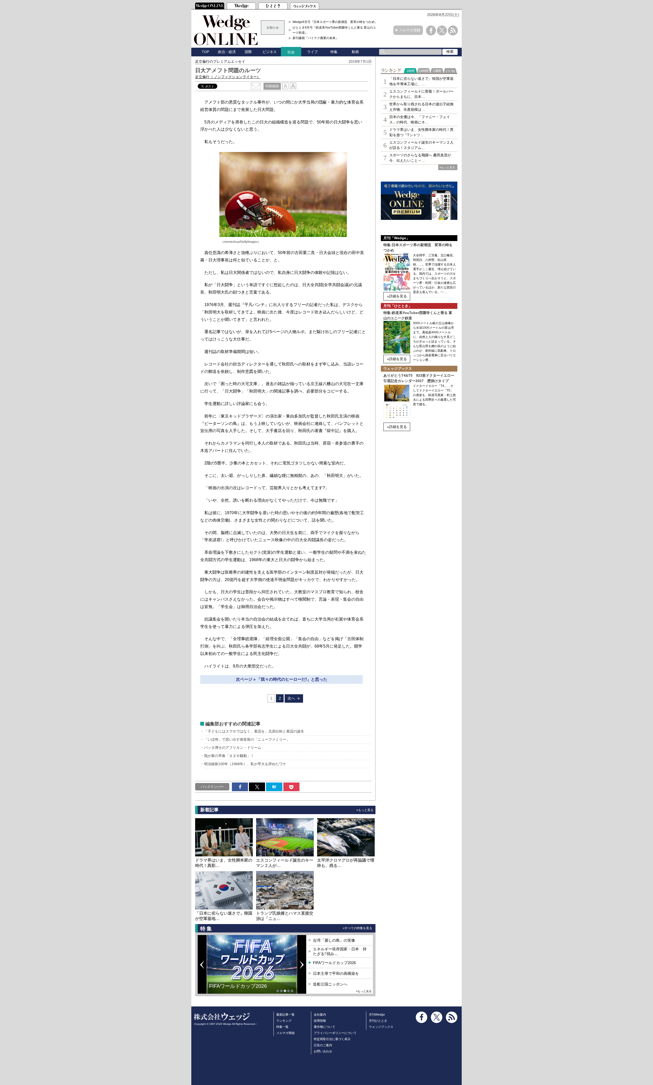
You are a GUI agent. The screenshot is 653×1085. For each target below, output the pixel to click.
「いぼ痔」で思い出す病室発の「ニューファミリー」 (247, 739)
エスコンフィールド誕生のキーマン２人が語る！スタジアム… (421, 145)
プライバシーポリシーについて (335, 1033)
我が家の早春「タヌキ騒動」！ (229, 756)
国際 (248, 52)
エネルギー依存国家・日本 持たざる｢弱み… (340, 951)
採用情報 (320, 1021)
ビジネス (269, 52)
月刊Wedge (377, 1014)
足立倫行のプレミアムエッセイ (220, 61)
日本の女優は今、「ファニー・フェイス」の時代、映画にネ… (419, 119)
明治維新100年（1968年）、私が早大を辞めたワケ (245, 764)
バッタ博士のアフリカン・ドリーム (232, 748)
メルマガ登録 (409, 30)
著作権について (324, 1027)
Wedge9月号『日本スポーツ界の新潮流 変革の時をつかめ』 (335, 22)
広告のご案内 (323, 1045)
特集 (333, 52)
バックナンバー (212, 787)
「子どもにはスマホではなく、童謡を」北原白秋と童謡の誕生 (254, 731)
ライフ (312, 52)
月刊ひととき (378, 1021)
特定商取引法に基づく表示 (332, 1039)
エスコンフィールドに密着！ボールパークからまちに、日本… (421, 94)
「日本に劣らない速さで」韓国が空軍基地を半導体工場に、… (421, 81)
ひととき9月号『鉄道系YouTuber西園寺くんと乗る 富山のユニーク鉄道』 (336, 30)
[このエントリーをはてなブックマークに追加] (274, 787)
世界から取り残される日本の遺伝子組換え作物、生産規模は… (421, 106)
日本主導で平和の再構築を (239, 990)
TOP (205, 52)
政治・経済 (227, 52)
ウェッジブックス (381, 1027)
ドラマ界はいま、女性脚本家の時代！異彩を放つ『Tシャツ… (421, 132)
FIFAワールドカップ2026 (334, 963)
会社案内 (320, 1014)
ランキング (284, 1021)
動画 (355, 52)
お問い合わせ (323, 1051)
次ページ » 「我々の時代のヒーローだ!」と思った (281, 679)
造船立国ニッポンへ (330, 984)
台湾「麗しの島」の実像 (334, 940)
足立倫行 (227, 77)
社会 (291, 52)
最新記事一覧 (285, 1014)
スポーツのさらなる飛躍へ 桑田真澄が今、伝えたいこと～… (420, 157)
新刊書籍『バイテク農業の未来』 (315, 38)
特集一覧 (282, 1027)
